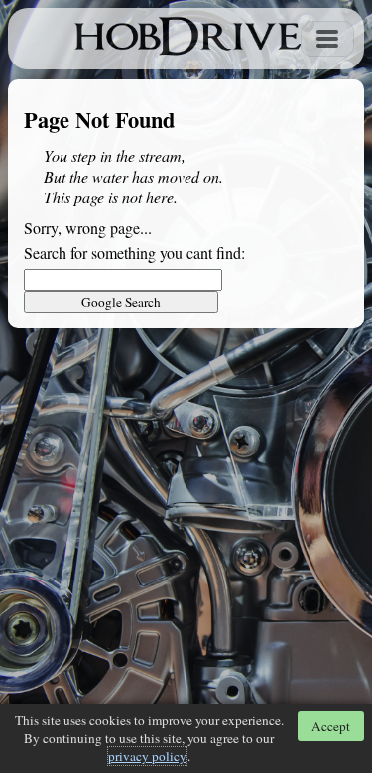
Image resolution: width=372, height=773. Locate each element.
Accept (330, 726)
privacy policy (147, 756)
